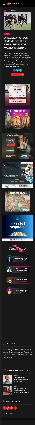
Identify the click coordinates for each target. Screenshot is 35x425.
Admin (7, 10)
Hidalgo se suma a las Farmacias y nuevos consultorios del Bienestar (21, 390)
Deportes (7, 33)
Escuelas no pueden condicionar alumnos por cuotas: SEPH (21, 379)
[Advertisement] (17, 315)
